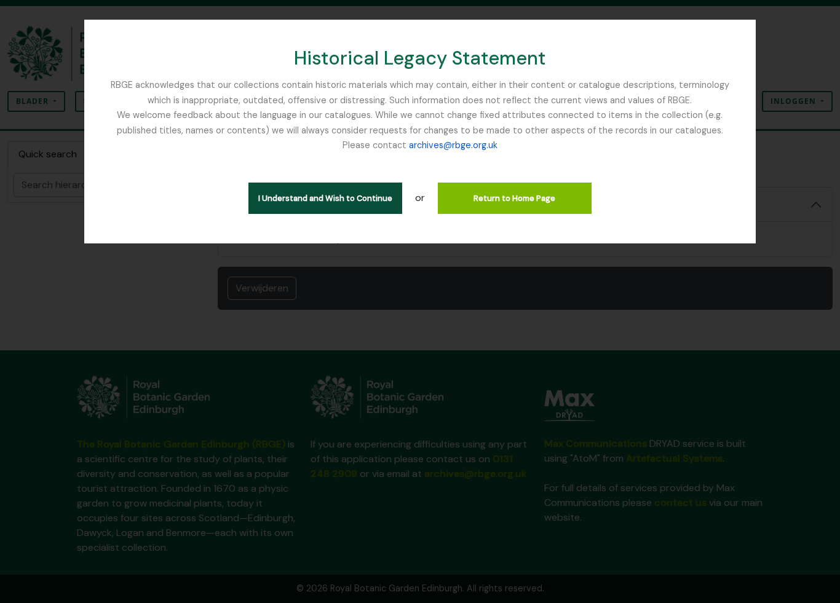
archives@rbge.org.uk (453, 145)
